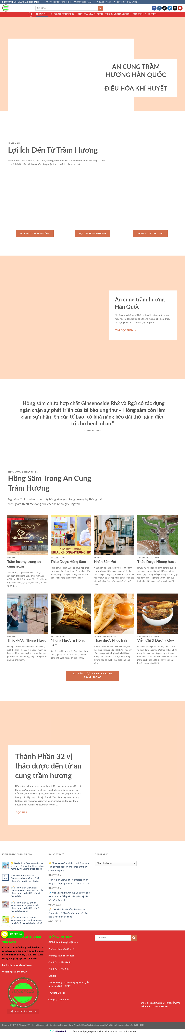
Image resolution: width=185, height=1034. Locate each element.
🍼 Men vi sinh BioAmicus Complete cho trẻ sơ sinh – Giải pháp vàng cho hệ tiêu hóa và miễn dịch (27, 892)
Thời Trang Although (90, 14)
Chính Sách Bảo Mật (58, 969)
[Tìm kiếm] (31, 14)
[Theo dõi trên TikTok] (164, 8)
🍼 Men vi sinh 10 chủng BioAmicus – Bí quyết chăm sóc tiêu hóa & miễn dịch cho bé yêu (27, 920)
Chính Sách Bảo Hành (59, 962)
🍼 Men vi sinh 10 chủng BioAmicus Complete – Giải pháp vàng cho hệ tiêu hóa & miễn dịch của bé (25, 907)
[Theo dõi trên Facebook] (154, 8)
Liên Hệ (52, 976)
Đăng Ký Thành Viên (58, 999)
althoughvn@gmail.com (20, 965)
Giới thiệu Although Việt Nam (63, 942)
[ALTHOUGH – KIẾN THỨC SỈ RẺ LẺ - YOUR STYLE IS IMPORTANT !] (16, 8)
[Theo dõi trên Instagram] (159, 8)
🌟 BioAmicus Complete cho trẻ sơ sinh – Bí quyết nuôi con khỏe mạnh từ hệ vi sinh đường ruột (27, 866)
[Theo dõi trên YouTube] (180, 8)
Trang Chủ (42, 14)
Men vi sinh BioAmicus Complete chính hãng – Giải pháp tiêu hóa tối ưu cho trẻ (25, 878)
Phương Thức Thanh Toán (61, 956)
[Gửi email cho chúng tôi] (175, 8)
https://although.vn (17, 972)
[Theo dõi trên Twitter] (169, 8)
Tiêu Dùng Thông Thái (117, 14)
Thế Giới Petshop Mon (63, 14)
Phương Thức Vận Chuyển (61, 949)
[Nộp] (100, 8)
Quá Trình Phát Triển (145, 14)
